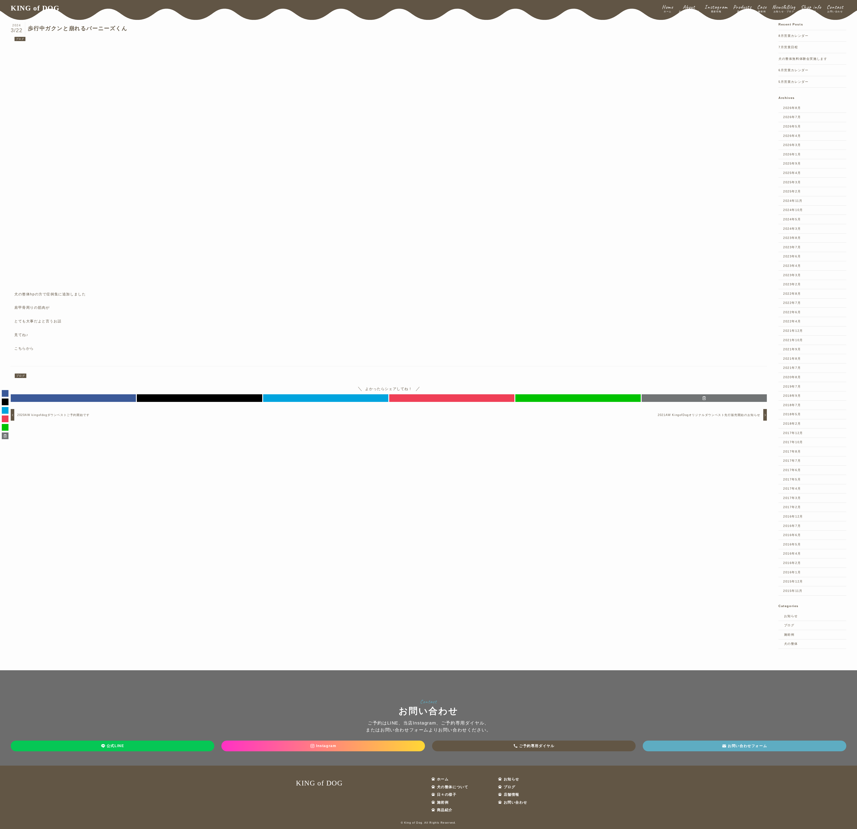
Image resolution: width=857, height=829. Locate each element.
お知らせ (791, 616)
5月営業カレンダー (793, 82)
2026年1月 (792, 154)
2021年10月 (793, 340)
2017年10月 (793, 442)
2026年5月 (792, 126)
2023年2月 (792, 284)
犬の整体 (791, 643)
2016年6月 (792, 535)
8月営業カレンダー (793, 36)
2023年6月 (792, 256)
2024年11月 (793, 201)
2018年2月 (792, 423)
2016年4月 (792, 553)
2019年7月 (792, 386)
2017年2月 (792, 507)
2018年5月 (792, 414)
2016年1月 (792, 572)
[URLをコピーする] (704, 398)
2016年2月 (792, 563)
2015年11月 (793, 591)
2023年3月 (792, 275)
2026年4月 (792, 136)
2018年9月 (792, 395)
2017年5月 (792, 479)
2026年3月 (792, 145)
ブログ (20, 39)
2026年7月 (792, 117)
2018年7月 (792, 405)
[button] (73, 398)
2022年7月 (792, 303)
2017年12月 (793, 433)
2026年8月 (792, 108)
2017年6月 (792, 470)
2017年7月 (792, 460)
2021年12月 (793, 330)
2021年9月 (792, 349)
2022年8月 (792, 293)
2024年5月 (792, 219)
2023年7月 (792, 247)
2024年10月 (793, 210)
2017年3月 (792, 498)
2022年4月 (792, 321)
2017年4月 (792, 488)
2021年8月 (792, 358)
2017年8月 (792, 451)
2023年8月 (792, 238)
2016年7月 (792, 526)
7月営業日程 (788, 47)
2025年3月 (792, 182)
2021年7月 (792, 368)
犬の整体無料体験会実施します (802, 59)
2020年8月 (792, 377)
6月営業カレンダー (793, 70)
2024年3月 (792, 228)
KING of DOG (35, 8)
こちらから (24, 348)
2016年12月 (793, 516)
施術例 (789, 634)
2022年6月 (792, 312)
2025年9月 (792, 163)
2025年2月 (792, 191)
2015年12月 (793, 581)
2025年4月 (792, 173)
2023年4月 (792, 265)
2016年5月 (792, 544)
